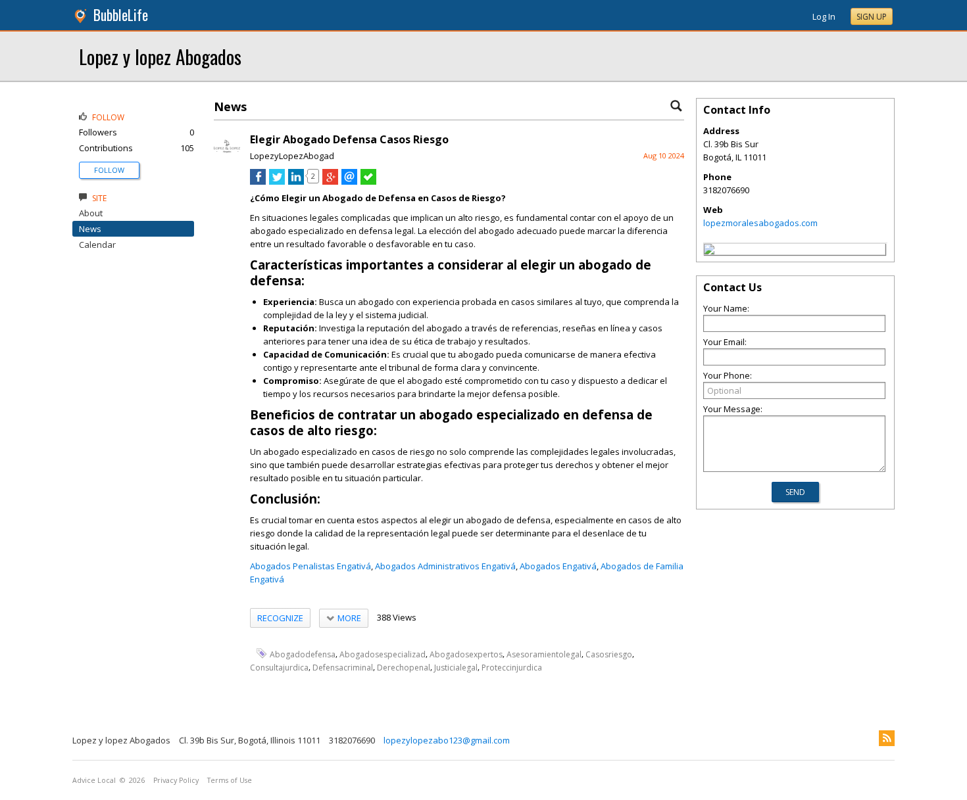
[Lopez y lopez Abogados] (709, 251)
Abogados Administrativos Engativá (445, 566)
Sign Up (871, 16)
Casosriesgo (608, 653)
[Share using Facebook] (258, 181)
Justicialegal (456, 667)
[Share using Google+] (330, 181)
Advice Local (94, 780)
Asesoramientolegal (544, 653)
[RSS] (887, 738)
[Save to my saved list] (368, 181)
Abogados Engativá (558, 566)
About (91, 213)
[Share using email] (349, 181)
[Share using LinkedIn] (296, 181)
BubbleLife (120, 15)
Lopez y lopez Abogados (160, 56)
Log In (823, 16)
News (90, 229)
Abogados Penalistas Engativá (310, 566)
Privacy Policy (176, 780)
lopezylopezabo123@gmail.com (447, 740)
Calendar (97, 244)
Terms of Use (229, 780)
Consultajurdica (279, 667)
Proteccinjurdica (512, 667)
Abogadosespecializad (382, 653)
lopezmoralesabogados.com (760, 223)
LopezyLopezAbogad (292, 156)
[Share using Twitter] (277, 181)
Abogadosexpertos (466, 653)
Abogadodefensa (302, 653)
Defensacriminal (342, 667)
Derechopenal (403, 667)
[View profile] (227, 156)
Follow (109, 170)
